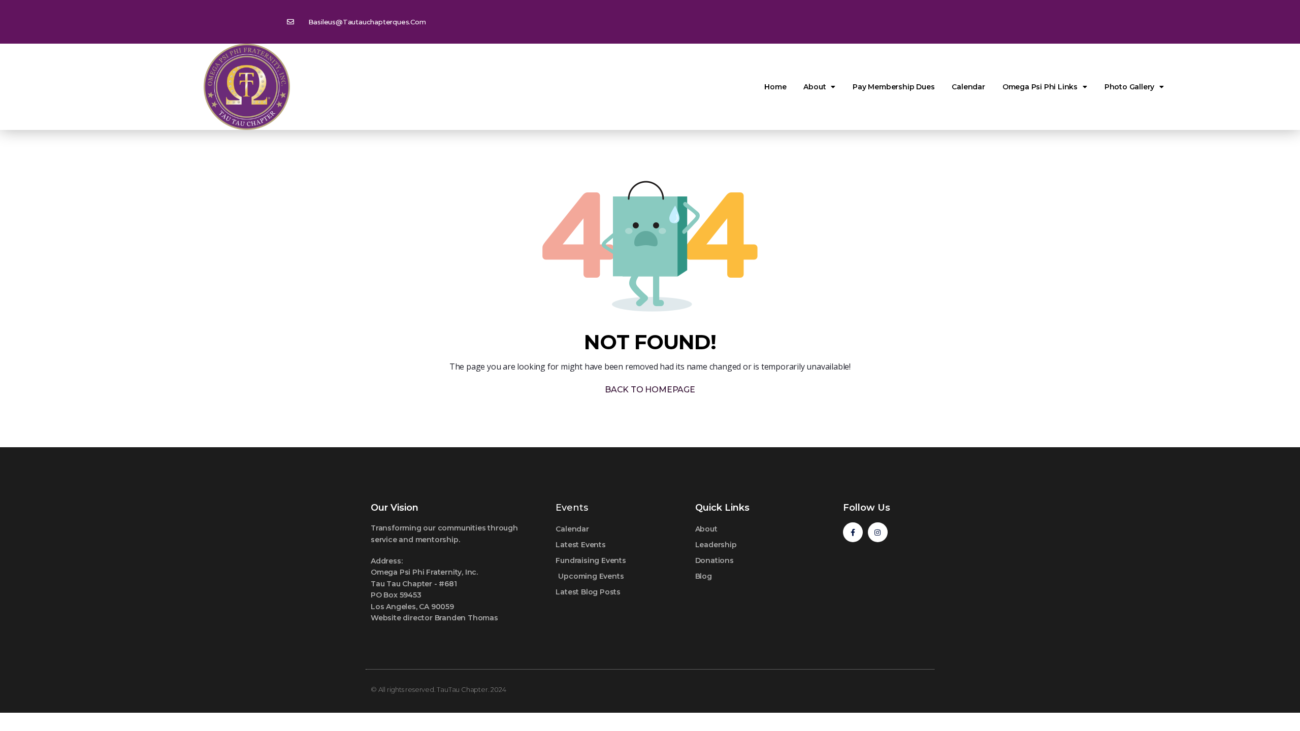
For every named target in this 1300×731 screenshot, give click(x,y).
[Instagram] (878, 532)
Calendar (968, 86)
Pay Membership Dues (893, 86)
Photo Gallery (1129, 86)
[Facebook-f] (853, 532)
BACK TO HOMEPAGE (650, 389)
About (814, 86)
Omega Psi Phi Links (1040, 86)
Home (775, 86)
